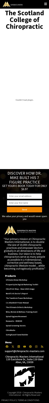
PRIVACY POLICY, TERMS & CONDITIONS (20, 400)
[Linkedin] (18, 346)
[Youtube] (24, 346)
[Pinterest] (30, 346)
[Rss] (42, 346)
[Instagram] (36, 346)
